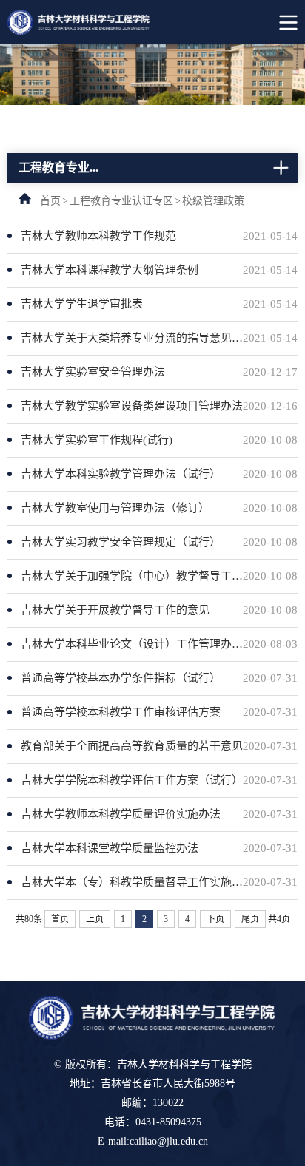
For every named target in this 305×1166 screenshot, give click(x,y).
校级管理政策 (213, 200)
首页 (50, 200)
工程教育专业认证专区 (121, 200)
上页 (95, 919)
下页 (215, 919)
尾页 (250, 919)
